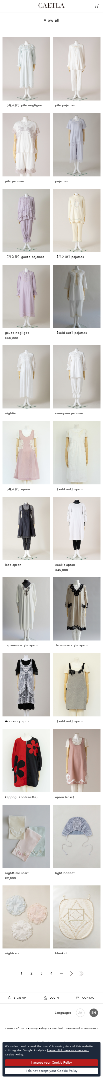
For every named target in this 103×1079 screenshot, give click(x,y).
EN (94, 1012)
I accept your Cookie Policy (51, 1063)
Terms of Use (16, 1028)
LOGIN (54, 997)
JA (80, 1012)
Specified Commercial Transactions (74, 1028)
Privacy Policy (37, 1028)
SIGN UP (20, 997)
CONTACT (89, 997)
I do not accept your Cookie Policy (52, 1071)
